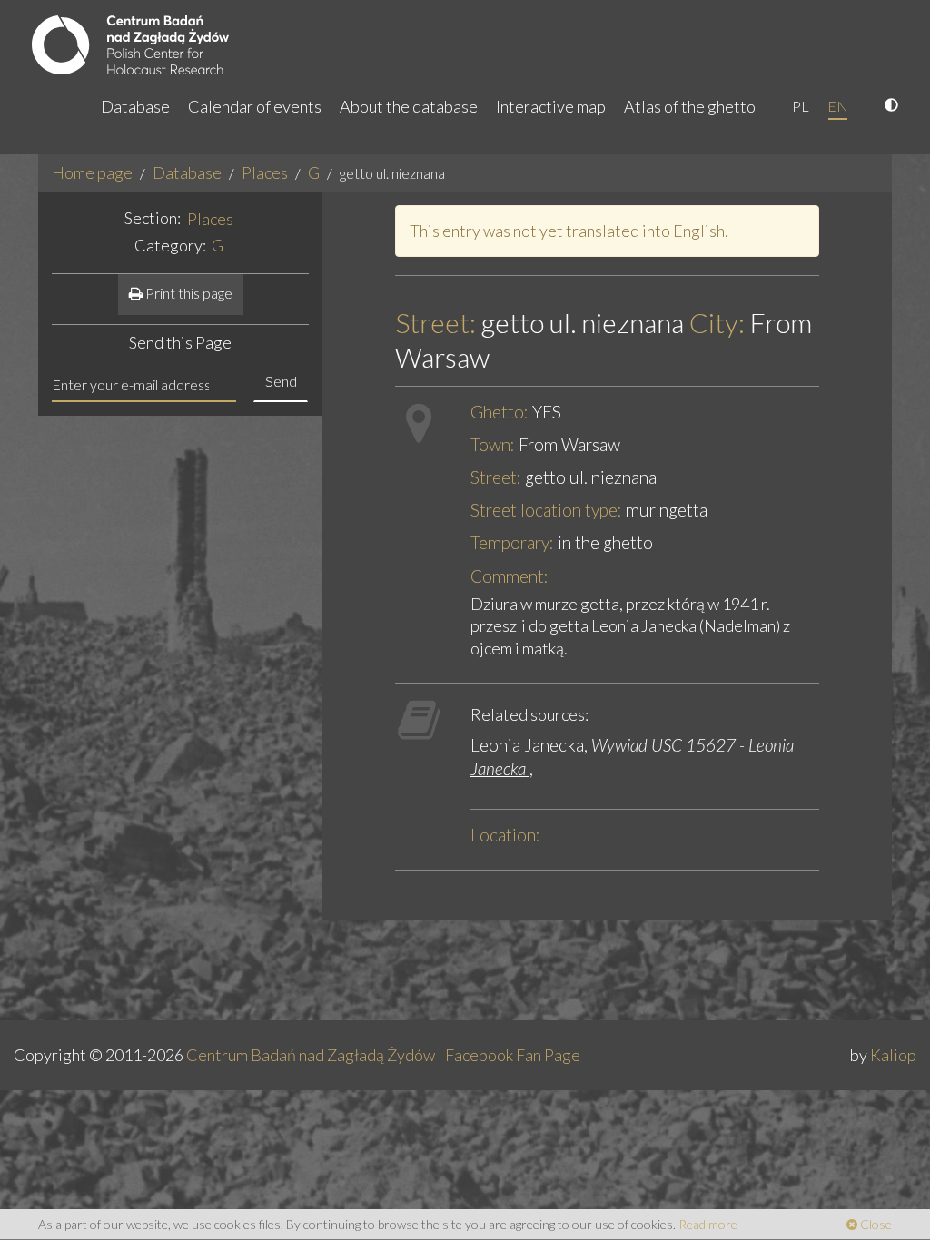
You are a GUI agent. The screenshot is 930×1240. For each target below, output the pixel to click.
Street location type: (546, 509)
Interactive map (551, 106)
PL (800, 105)
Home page (92, 172)
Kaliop (893, 1055)
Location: (505, 834)
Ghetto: (499, 411)
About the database (409, 106)
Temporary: (512, 542)
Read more (707, 1224)
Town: (492, 444)
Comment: (509, 576)
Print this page (187, 292)
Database (135, 106)
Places (265, 172)
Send (281, 380)
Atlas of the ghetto (690, 106)
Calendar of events (255, 106)
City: (717, 323)
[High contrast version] (894, 106)
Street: (435, 323)
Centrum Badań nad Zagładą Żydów (310, 1055)
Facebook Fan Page (512, 1055)
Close (874, 1224)
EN (837, 105)
